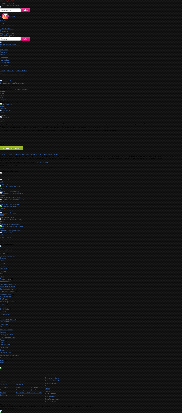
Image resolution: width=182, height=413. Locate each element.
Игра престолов (5, 296)
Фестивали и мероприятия (9, 355)
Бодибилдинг (5, 345)
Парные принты (21, 70)
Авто (2, 276)
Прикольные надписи (7, 256)
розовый (13, 83)
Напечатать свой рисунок (9, 68)
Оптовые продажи (6, 28)
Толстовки (4, 49)
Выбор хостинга (36, 392)
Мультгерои (4, 307)
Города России (5, 279)
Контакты (3, 20)
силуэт (7, 83)
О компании (4, 31)
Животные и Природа (8, 284)
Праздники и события (8, 319)
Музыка (3, 304)
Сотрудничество (6, 65)
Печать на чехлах (51, 386)
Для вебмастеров (36, 390)
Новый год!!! (4, 321)
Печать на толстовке (52, 380)
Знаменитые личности (8, 289)
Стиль (2, 350)
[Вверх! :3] (91, 410)
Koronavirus (4, 266)
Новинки (3, 271)
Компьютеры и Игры (7, 302)
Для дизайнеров (36, 387)
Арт (1, 274)
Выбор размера (5, 62)
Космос (2, 253)
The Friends (4, 299)
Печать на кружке (51, 383)
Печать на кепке (50, 396)
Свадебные (4, 324)
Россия (2, 340)
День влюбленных (6, 329)
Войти (2, 5)
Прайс (2, 23)
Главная (2, 70)
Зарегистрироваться (13, 5)
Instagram (12, 16)
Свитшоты (3, 52)
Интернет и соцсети (7, 292)
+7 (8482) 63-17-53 (7, 1)
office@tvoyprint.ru (7, 3)
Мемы (2, 362)
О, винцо (3, 258)
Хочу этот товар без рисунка (10, 154)
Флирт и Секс (5, 358)
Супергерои (4, 347)
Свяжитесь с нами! (41, 162)
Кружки (2, 55)
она (17, 83)
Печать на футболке (52, 378)
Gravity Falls (4, 309)
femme (3, 263)
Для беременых (5, 282)
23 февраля (4, 327)
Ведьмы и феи (5, 314)
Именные (3, 268)
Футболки (3, 47)
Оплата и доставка (7, 26)
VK (1, 16)
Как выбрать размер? (21, 89)
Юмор (2, 360)
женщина (22, 83)
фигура (2, 83)
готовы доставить (31, 168)
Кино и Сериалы (5, 294)
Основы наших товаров (50, 154)
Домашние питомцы (7, 286)
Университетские (6, 353)
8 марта (3, 332)
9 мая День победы (7, 335)
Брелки (47, 388)
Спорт (2, 343)
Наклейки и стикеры (52, 399)
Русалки (3, 312)
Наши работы (5, 60)
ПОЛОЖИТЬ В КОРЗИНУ (11, 148)
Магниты (48, 391)
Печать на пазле (50, 394)
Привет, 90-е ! (5, 261)
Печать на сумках (51, 401)
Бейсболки (4, 57)
